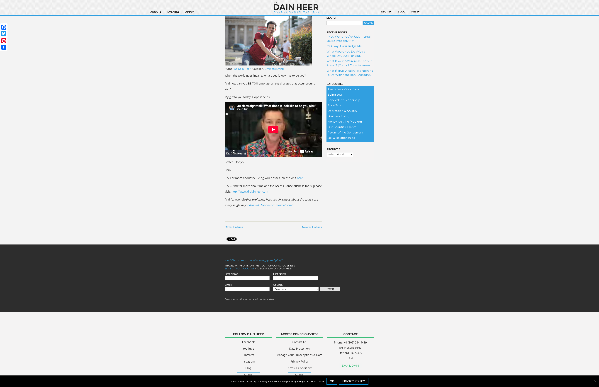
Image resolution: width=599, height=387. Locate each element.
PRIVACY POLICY (353, 381)
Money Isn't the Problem (344, 121)
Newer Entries (312, 227)
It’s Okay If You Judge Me (344, 46)
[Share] (4, 47)
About (155, 11)
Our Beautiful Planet (341, 127)
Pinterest (248, 355)
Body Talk (334, 105)
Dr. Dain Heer (242, 68)
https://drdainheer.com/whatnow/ (269, 205)
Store (385, 11)
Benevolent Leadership (343, 100)
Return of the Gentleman (345, 132)
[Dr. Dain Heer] (296, 11)
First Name (231, 273)
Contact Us (299, 342)
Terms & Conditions (299, 368)
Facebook (248, 342)
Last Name (280, 273)
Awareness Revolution (343, 89)
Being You (334, 94)
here (300, 178)
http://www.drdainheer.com (249, 191)
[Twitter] (4, 33)
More (248, 375)
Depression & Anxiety (342, 111)
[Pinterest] (4, 41)
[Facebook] (4, 27)
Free (414, 11)
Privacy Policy (299, 361)
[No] (595, 381)
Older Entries (234, 227)
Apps (188, 11)
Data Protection (299, 348)
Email (228, 284)
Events (172, 11)
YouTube (248, 348)
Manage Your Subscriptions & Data (299, 355)
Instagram (248, 361)
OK (332, 381)
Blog (401, 11)
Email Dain (350, 365)
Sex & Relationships (341, 138)
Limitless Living (274, 68)
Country (278, 284)
